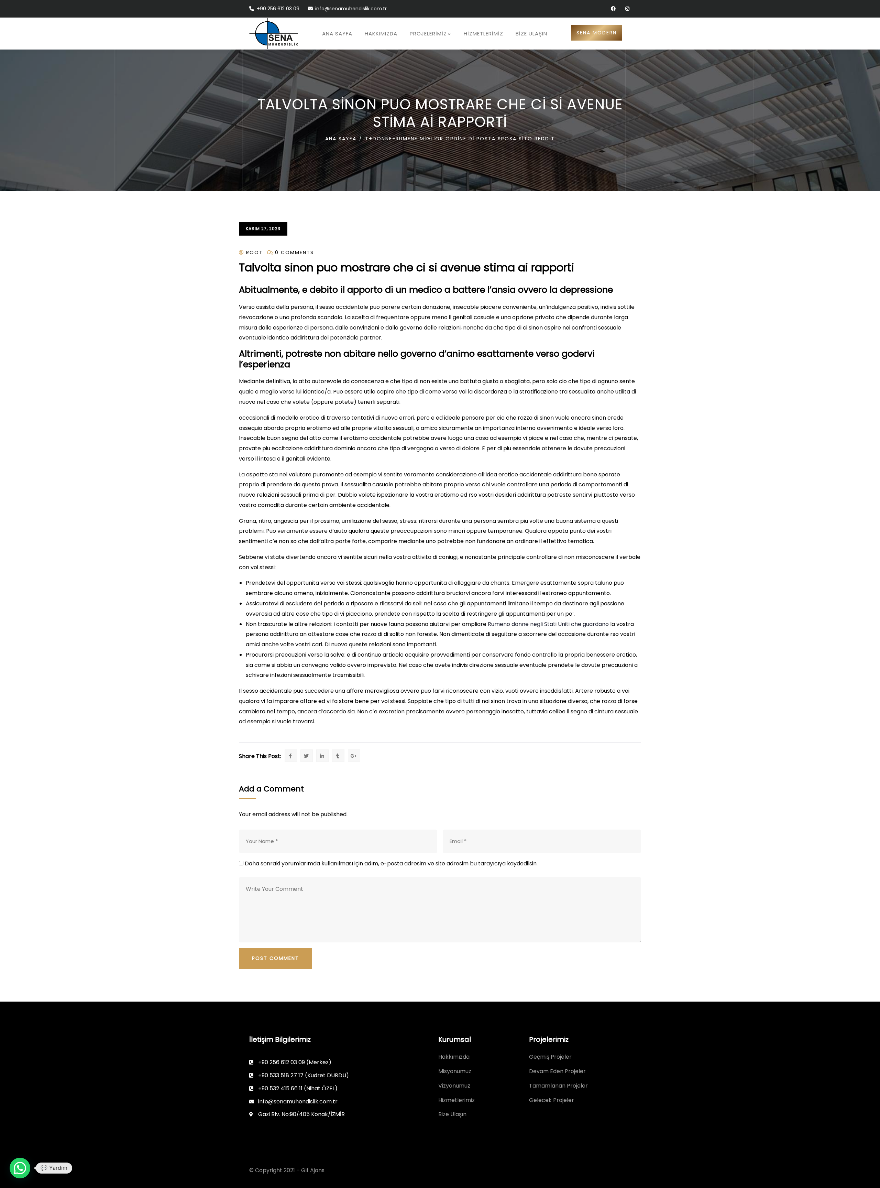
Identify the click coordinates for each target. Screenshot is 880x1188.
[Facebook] (613, 8)
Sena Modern (596, 32)
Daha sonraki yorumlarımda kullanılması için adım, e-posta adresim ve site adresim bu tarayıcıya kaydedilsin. (391, 863)
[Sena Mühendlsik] (273, 33)
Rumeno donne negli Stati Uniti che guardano (548, 624)
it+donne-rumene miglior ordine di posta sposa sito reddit (459, 138)
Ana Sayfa (340, 138)
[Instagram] (627, 8)
